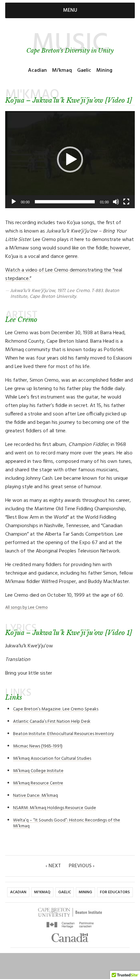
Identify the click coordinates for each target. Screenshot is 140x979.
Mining (104, 70)
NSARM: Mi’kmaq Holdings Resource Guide (54, 808)
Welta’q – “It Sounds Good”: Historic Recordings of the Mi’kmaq (66, 823)
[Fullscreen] (126, 201)
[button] (70, 159)
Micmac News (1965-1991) (38, 746)
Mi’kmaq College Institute (38, 771)
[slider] (65, 201)
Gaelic (84, 70)
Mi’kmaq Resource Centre (38, 783)
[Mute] (116, 201)
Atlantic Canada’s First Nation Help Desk (52, 721)
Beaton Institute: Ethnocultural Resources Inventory (63, 734)
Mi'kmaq (62, 70)
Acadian (37, 70)
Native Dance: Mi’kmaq (35, 795)
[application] (70, 159)
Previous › (81, 866)
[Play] (13, 201)
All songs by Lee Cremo (26, 607)
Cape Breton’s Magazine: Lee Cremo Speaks (55, 709)
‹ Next (53, 866)
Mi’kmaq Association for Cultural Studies (52, 758)
